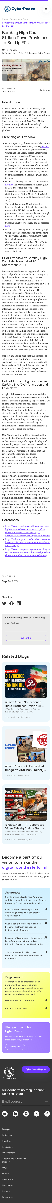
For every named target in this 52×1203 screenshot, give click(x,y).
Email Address (12, 623)
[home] (18, 9)
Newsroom (7, 1179)
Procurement (8, 1152)
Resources (15, 19)
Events (5, 1173)
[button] (46, 9)
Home (5, 19)
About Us (6, 1141)
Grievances (7, 1197)
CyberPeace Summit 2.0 (14, 1158)
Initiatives (7, 1135)
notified (45, 146)
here (7, 226)
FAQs (4, 1167)
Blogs (25, 19)
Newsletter (7, 1185)
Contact (6, 1191)
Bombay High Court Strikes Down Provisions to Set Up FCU (26, 24)
